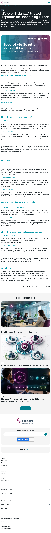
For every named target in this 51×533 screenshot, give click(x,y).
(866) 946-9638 (5, 460)
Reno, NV (3, 478)
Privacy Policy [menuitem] (4, 521)
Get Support (4, 465)
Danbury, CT (4, 476)
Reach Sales (4, 462)
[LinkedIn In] (27, 449)
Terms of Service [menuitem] (5, 523)
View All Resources (25, 408)
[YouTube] (30, 449)
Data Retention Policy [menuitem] (6, 528)
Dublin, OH (3, 471)
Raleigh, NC (3, 473)
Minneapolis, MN (5, 480)
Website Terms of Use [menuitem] (6, 526)
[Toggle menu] (49, 2)
